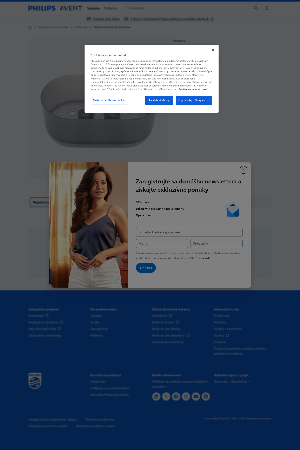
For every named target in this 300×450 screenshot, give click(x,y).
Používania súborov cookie (193, 89)
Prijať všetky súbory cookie (194, 100)
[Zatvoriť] (212, 50)
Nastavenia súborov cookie (109, 100)
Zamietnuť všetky (159, 100)
